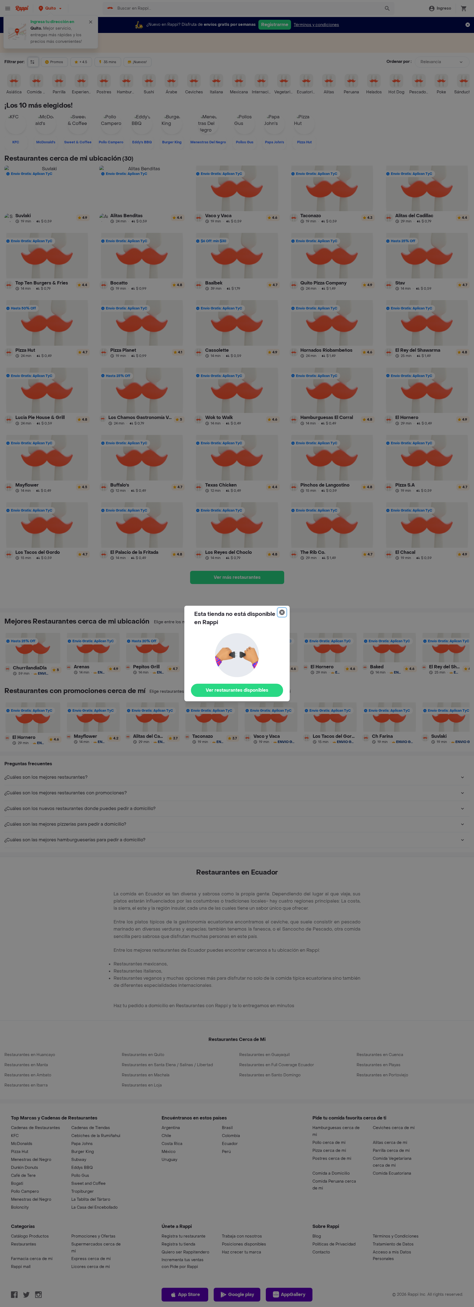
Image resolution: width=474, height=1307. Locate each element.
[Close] (282, 612)
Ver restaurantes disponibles (237, 690)
